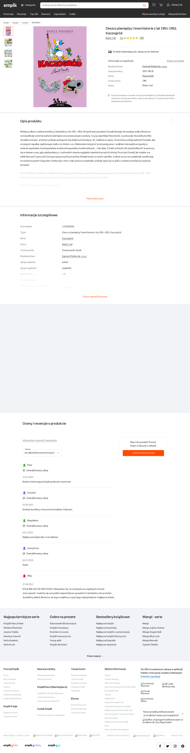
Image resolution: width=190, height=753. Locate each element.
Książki (15, 23)
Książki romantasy (59, 628)
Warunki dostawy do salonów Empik (120, 687)
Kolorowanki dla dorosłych (63, 623)
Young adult (55, 640)
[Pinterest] (182, 746)
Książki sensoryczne (60, 636)
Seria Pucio (9, 645)
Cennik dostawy (112, 679)
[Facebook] (160, 746)
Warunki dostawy (112, 683)
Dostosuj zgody (111, 718)
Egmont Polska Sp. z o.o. (154, 66)
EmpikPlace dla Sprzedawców (50, 693)
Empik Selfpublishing (13, 699)
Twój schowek (77, 679)
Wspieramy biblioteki (12, 695)
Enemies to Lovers (59, 632)
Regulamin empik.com (114, 703)
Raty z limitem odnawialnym (117, 730)
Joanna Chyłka (11, 632)
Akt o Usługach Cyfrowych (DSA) (119, 714)
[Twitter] (167, 746)
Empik (6, 23)
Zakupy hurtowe (78, 713)
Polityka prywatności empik (116, 722)
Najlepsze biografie (105, 640)
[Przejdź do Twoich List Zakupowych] (154, 5)
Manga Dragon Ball (151, 632)
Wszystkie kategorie (46, 675)
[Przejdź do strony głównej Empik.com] (10, 5)
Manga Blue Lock (151, 636)
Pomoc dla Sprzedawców (48, 701)
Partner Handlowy (11, 691)
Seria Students (11, 640)
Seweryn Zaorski (12, 636)
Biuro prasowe (10, 679)
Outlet (72, 14)
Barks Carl (111, 38)
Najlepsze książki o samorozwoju (113, 632)
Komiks (25, 23)
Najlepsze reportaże (106, 645)
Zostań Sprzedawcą (46, 697)
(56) (142, 38)
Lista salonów (9, 683)
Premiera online (10, 717)
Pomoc (108, 675)
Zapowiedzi (60, 14)
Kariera (7, 687)
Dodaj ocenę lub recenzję (143, 453)
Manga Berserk (150, 640)
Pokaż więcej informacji (95, 297)
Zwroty (108, 695)
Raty (107, 726)
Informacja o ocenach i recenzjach (40, 440)
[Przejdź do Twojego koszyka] (161, 5)
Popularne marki (44, 679)
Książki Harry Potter (14, 623)
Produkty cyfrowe (79, 683)
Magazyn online (11, 713)
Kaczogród (147, 76)
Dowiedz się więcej (150, 676)
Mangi (145, 623)
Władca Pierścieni (13, 628)
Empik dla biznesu (78, 705)
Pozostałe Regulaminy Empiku (118, 707)
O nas (6, 675)
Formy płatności (112, 691)
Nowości (45, 14)
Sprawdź (66, 288)
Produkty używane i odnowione (50, 715)
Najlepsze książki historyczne (111, 636)
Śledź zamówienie (79, 675)
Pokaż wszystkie (175, 61)
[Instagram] (175, 746)
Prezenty (21, 14)
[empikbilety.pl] (33, 746)
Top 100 (34, 14)
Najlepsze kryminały (106, 628)
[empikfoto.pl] (11, 746)
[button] (60, 66)
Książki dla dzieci (58, 645)
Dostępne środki (78, 687)
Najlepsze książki (105, 623)
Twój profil (75, 691)
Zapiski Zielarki (150, 645)
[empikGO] (54, 746)
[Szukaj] (144, 5)
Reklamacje (110, 699)
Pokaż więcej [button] (93, 656)
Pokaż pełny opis (95, 199)
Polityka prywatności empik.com (119, 710)
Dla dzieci (36, 23)
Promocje (9, 14)
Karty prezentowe (79, 709)
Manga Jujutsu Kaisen (153, 628)
